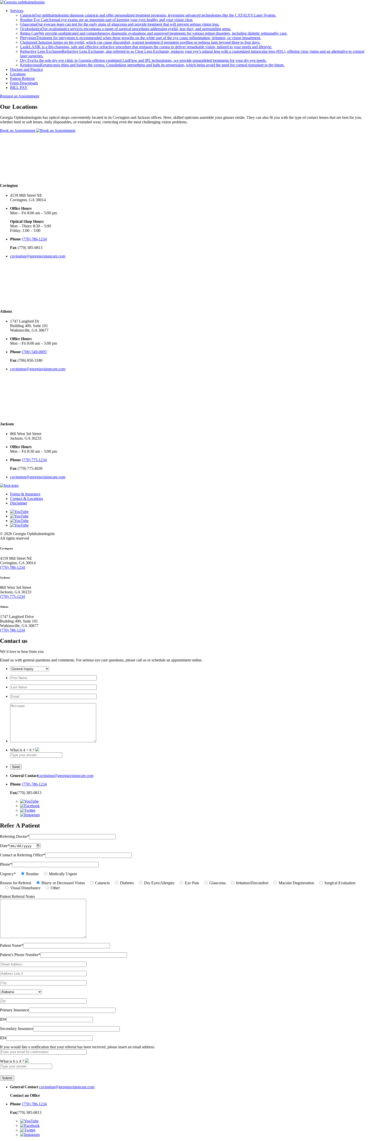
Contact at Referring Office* (22, 855)
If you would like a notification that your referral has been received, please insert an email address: (77, 1047)
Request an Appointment (19, 96)
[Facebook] (19, 516)
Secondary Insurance (16, 1028)
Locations (18, 74)
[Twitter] (19, 520)
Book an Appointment (18, 130)
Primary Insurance (14, 1010)
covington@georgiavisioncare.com (37, 256)
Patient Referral (22, 78)
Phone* (6, 864)
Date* (5, 846)
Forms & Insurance (25, 494)
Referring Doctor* (14, 836)
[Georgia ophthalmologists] (22, 2)
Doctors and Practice (26, 69)
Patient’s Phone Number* (20, 955)
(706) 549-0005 (34, 352)
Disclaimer (18, 503)
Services (16, 11)
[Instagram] (19, 525)
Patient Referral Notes (17, 896)
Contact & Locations (26, 498)
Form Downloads (24, 83)
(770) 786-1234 (34, 239)
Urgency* (8, 874)
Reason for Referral (15, 883)
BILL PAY (19, 87)
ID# (3, 1019)
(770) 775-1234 (34, 460)
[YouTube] (19, 511)
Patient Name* (11, 945)
